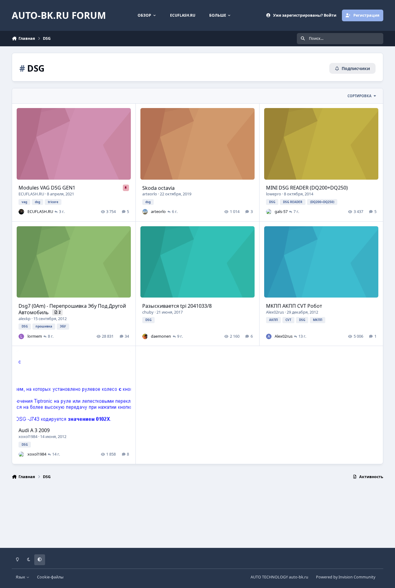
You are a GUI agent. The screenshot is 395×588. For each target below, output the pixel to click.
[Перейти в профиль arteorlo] (145, 212)
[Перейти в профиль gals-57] (269, 212)
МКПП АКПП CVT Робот (294, 305)
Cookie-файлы (50, 577)
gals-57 (281, 211)
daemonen (161, 336)
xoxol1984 (28, 436)
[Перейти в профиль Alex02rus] (269, 336)
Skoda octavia (158, 188)
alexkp (25, 318)
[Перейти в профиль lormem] (21, 336)
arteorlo (149, 194)
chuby (148, 312)
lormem (34, 336)
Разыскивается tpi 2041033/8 (177, 305)
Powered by (345, 577)
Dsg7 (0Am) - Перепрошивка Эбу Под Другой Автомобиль (72, 309)
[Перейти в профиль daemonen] (145, 336)
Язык (21, 577)
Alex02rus (275, 312)
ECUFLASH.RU (31, 194)
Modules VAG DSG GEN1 (47, 187)
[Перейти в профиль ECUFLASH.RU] (21, 212)
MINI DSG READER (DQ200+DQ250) (307, 187)
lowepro (273, 194)
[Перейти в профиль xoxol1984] (21, 454)
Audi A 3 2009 (34, 430)
